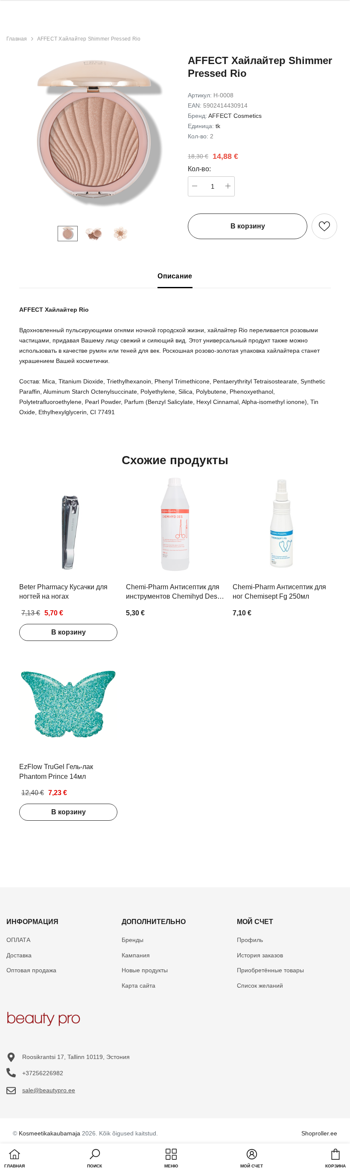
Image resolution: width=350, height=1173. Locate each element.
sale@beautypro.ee (48, 1090)
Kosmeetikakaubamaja (49, 1133)
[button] (94, 1159)
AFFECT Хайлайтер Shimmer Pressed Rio (89, 39)
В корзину (68, 632)
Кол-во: (199, 169)
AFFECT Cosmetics (235, 115)
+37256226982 (42, 1073)
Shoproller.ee (319, 1133)
